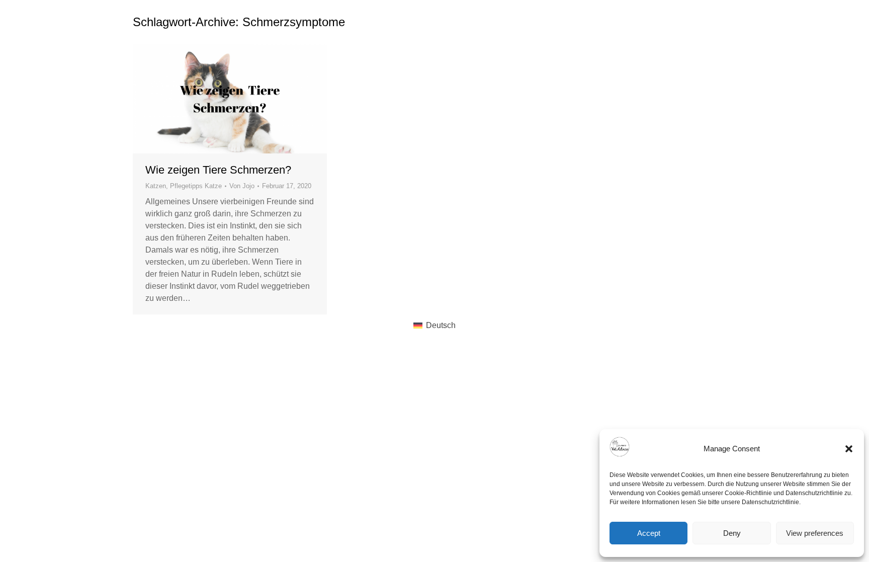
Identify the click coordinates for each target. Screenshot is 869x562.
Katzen (155, 186)
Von (241, 186)
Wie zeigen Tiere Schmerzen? (218, 170)
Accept (648, 533)
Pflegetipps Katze (196, 186)
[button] (849, 449)
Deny (732, 533)
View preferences (814, 533)
